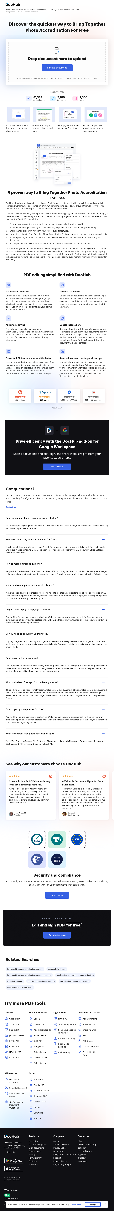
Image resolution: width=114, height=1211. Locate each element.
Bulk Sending (64, 1052)
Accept (93, 1204)
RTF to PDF (14, 1057)
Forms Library (35, 1158)
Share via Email (90, 1030)
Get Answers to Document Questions (16, 1105)
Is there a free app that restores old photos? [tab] (30, 585)
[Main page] (13, 5)
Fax (84, 1035)
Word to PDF (15, 1018)
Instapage (82, 1161)
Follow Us (11, 1152)
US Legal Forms (85, 1151)
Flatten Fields (40, 1035)
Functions (33, 1164)
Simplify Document (18, 1088)
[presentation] (57, 62)
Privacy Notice (59, 1148)
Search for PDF (40, 1101)
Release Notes (60, 1161)
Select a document (57, 67)
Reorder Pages (40, 1057)
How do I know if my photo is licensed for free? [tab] (31, 539)
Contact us (11, 507)
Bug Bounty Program (63, 1164)
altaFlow (82, 1158)
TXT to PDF (14, 1024)
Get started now (57, 935)
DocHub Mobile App (87, 1144)
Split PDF (38, 1041)
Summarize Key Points (16, 1095)
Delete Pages (40, 1063)
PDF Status (88, 1041)
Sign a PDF (63, 1018)
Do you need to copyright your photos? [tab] (27, 633)
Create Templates (91, 1046)
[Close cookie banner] (106, 1203)
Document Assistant (14, 1081)
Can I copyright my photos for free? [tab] (25, 709)
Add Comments (90, 1018)
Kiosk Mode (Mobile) (63, 1045)
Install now (57, 466)
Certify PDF (39, 1085)
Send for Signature (67, 1024)
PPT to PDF (14, 1041)
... (76, 1204)
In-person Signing (66, 1038)
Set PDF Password (42, 1090)
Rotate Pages (40, 1052)
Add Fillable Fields (42, 1030)
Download (38, 1112)
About (56, 1141)
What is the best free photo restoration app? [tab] (30, 733)
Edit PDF (37, 1018)
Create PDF (39, 1024)
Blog (80, 1141)
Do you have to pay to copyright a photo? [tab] (28, 609)
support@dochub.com (12, 1142)
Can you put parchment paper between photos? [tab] (32, 518)
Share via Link (89, 1024)
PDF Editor (34, 1141)
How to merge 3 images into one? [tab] (24, 563)
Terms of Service (61, 1144)
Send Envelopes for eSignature (67, 1031)
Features (33, 1161)
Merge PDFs (39, 1046)
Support (57, 1158)
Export (37, 1107)
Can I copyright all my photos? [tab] (22, 658)
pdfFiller (82, 1148)
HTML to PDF (15, 1052)
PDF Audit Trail (41, 1079)
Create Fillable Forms (89, 1053)
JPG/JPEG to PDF (16, 1035)
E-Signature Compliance (64, 1154)
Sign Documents (36, 1148)
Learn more (57, 895)
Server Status (35, 1151)
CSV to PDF (14, 1046)
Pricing (32, 1154)
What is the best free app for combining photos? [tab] (32, 682)
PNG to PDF (14, 1030)
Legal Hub (58, 1151)
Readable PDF (40, 1096)
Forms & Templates (38, 1144)
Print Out (38, 1118)
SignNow (82, 1154)
